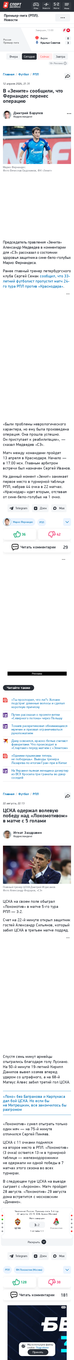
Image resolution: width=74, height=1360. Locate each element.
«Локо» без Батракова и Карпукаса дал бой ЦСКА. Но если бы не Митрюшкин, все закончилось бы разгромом (34, 1103)
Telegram (21, 508)
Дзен (43, 508)
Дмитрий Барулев (28, 113)
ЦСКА (18, 1228)
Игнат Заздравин (27, 832)
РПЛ (36, 74)
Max (62, 508)
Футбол (24, 74)
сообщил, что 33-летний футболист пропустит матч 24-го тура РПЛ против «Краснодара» (36, 281)
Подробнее (42, 1347)
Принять (38, 1352)
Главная (9, 74)
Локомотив (56, 1228)
